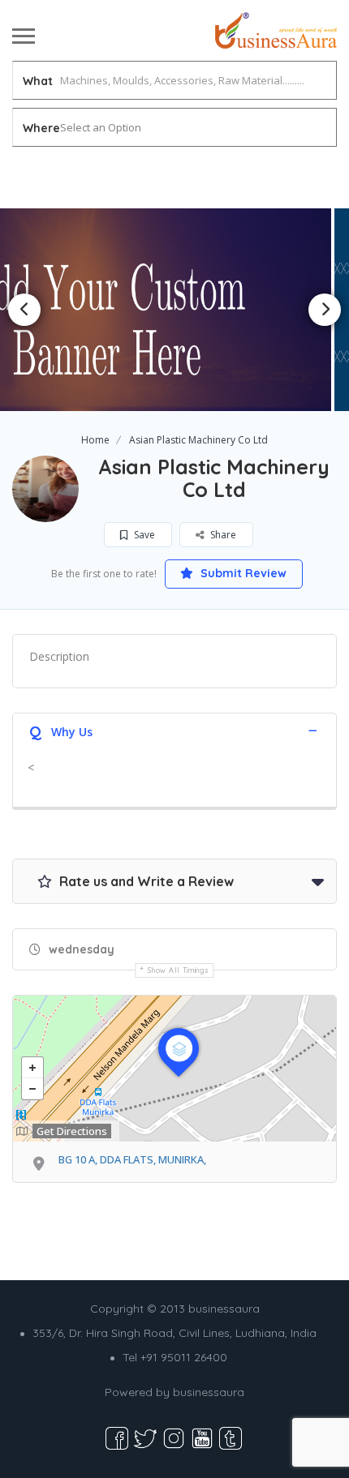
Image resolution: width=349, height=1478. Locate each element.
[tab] (174, 730)
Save (143, 535)
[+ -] (174, 1069)
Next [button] (324, 309)
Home (95, 440)
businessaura (208, 1392)
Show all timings (178, 970)
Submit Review (242, 573)
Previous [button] (24, 309)
